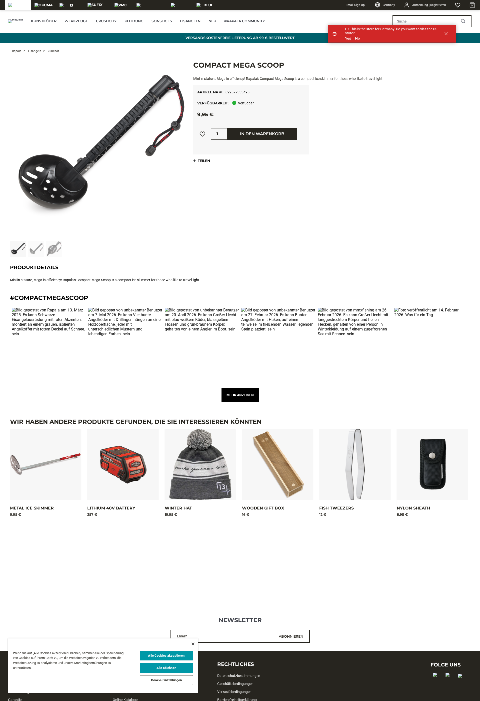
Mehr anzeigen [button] (240, 395)
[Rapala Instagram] (449, 683)
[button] (48, 344)
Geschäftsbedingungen (235, 684)
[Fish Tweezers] (354, 464)
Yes (348, 38)
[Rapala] (17, 5)
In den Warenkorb (262, 133)
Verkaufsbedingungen (234, 692)
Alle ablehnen (166, 668)
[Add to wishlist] (202, 134)
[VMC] (121, 5)
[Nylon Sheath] (432, 464)
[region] (103, 665)
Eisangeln (34, 51)
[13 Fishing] (69, 5)
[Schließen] (193, 643)
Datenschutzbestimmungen (238, 676)
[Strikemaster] (151, 5)
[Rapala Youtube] (461, 684)
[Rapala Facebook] (436, 683)
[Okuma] (44, 5)
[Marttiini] (181, 5)
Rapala (17, 51)
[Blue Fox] (206, 5)
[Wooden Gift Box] (277, 464)
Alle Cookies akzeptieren (166, 655)
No (357, 38)
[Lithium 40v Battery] (122, 464)
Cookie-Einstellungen (166, 680)
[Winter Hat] (200, 464)
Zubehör (53, 51)
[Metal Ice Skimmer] (45, 464)
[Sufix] (95, 5)
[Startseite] (15, 21)
